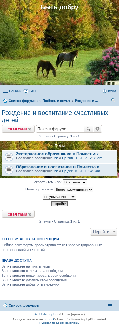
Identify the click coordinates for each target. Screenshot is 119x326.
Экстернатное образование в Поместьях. (58, 153)
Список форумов (24, 305)
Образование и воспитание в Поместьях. (58, 166)
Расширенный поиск (97, 129)
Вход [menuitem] (112, 91)
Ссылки (15, 91)
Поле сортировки (39, 189)
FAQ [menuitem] (32, 91)
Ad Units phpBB (46, 314)
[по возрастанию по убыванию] (59, 197)
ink (56, 158)
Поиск (88, 129)
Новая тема (15, 129)
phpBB (49, 319)
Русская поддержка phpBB (59, 322)
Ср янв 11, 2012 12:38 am (82, 158)
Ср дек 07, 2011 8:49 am (81, 171)
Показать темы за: (47, 182)
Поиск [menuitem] (114, 101)
